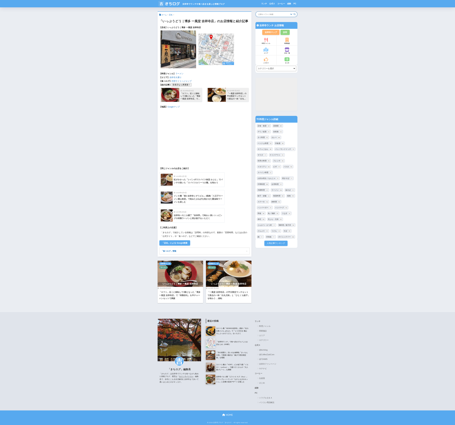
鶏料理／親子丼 (286, 225)
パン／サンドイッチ (284, 149)
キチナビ (263, 369)
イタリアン (264, 167)
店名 (171, 15)
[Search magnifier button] (294, 14)
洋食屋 (279, 143)
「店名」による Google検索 (174, 243)
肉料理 (275, 202)
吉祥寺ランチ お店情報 (271, 25)
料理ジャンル (266, 43)
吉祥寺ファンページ (267, 364)
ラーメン (179, 74)
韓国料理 (278, 196)
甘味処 (270, 237)
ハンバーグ (281, 208)
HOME (229, 414)
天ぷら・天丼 (275, 219)
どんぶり (262, 231)
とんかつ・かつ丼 (266, 225)
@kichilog (263, 350)
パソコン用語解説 (266, 402)
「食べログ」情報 (168, 251)
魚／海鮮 (273, 213)
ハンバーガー (264, 208)
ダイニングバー (286, 237)
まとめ (287, 63)
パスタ (288, 167)
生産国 (262, 378)
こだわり (266, 63)
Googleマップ (173, 107)
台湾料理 (276, 184)
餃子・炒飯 (263, 196)
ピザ (276, 167)
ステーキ (263, 202)
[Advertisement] (276, 94)
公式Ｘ (272, 4)
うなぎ (286, 213)
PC (294, 4)
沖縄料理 (262, 190)
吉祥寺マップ (271, 32)
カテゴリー (264, 340)
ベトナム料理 (264, 143)
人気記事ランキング (276, 243)
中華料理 (263, 184)
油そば (289, 190)
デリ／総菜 (263, 132)
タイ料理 (263, 137)
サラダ (262, 155)
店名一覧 (287, 53)
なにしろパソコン (186, 376)
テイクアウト (276, 155)
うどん (275, 231)
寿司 (261, 219)
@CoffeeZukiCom (266, 355)
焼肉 (290, 196)
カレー (275, 137)
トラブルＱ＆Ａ (265, 398)
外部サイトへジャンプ (181, 81)
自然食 (277, 132)
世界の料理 (263, 161)
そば (287, 231)
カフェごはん (264, 149)
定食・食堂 (263, 126)
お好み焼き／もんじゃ (268, 178)
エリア (266, 53)
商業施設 (287, 43)
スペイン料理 (264, 172)
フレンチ (278, 161)
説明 (285, 32)
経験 (289, 4)
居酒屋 (277, 126)
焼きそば (287, 178)
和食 (261, 213)
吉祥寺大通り (175, 77)
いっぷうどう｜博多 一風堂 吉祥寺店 (180, 283)
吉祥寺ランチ (165, 264)
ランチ (264, 4)
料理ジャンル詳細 (268, 119)
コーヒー (281, 4)
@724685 (263, 359)
